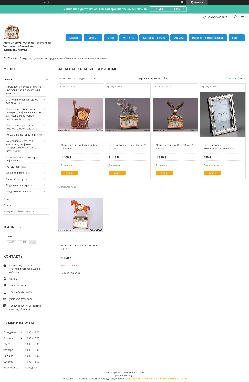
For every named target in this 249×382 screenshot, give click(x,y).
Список (241, 78)
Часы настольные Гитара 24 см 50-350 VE (79, 146)
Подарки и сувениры (17, 185)
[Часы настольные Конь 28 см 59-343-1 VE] (80, 215)
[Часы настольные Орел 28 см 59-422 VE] (175, 114)
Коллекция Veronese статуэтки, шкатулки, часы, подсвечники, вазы (24, 90)
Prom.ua (140, 372)
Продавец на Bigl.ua (124, 375)
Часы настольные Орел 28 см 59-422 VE (175, 146)
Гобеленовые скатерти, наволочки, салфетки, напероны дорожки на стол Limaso (22, 146)
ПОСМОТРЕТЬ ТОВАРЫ (168, 9)
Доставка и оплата (154, 37)
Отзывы (179, 37)
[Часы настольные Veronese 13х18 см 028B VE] (222, 114)
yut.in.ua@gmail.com (20, 298)
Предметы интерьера (18, 191)
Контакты (128, 37)
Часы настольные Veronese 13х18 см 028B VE (219, 146)
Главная (74, 37)
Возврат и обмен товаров (208, 37)
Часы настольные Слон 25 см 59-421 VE (128, 146)
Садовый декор (15, 179)
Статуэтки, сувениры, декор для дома (41, 58)
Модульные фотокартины (21, 134)
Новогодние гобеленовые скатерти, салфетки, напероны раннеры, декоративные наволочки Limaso (24, 114)
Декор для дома (15, 172)
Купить (69, 173)
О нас (110, 37)
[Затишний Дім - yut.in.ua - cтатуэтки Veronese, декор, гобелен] (11, 32)
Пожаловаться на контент (139, 378)
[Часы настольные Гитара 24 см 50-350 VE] (80, 114)
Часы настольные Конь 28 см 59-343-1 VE (80, 247)
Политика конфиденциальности (170, 378)
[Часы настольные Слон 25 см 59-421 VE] (127, 114)
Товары (91, 37)
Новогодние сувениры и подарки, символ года (20, 127)
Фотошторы (13, 166)
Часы (68, 58)
